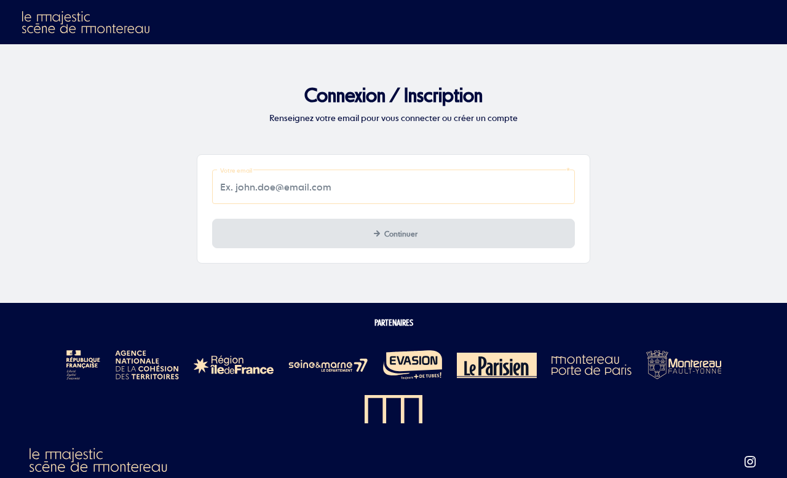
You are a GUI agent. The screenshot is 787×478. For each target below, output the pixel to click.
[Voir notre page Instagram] (750, 462)
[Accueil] (87, 22)
